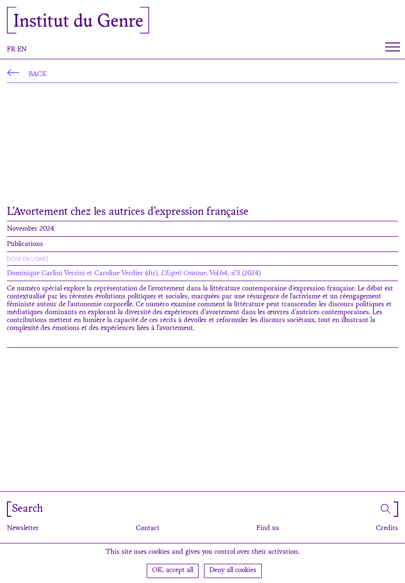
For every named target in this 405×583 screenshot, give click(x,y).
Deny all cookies (232, 570)
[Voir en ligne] (27, 258)
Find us (267, 528)
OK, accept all (172, 570)
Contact (148, 528)
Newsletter (23, 528)
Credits (387, 528)
